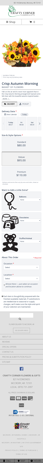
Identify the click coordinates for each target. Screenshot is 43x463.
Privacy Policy (11, 450)
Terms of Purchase (28, 450)
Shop (12, 22)
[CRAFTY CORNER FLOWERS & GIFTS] (21, 16)
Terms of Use (21, 454)
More (5, 99)
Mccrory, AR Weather (11, 443)
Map (22, 460)
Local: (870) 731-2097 (21, 387)
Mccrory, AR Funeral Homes (15, 435)
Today (24, 114)
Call (8, 460)
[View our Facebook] (21, 370)
